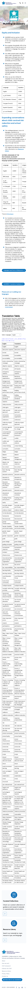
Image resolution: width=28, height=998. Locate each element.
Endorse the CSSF (7, 968)
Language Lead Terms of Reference (13, 329)
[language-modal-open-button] (22, 3)
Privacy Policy (6, 973)
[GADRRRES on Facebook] (16, 987)
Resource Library (6, 971)
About (3, 961)
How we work (5, 963)
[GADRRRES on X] (25, 987)
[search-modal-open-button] (20, 3)
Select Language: (6, 335)
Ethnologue (10, 214)
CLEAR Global (9, 307)
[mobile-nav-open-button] (25, 3)
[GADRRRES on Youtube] (22, 987)
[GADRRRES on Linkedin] (19, 987)
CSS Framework (6, 966)
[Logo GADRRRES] (9, 3)
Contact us (5, 976)
